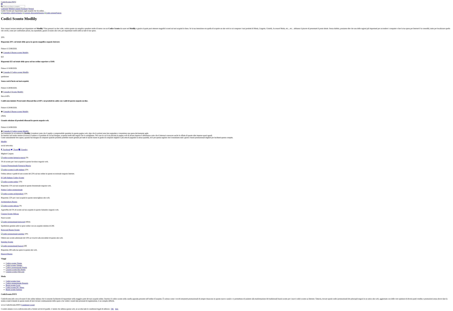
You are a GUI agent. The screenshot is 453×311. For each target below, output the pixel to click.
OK (112, 309)
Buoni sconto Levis (13, 285)
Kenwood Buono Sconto (10, 230)
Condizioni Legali (28, 305)
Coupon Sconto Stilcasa (10, 214)
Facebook (6, 150)
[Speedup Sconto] (12, 234)
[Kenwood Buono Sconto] (13, 222)
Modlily (4, 142)
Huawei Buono (6, 254)
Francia (58, 13)
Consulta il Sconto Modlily (13, 92)
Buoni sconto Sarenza (14, 290)
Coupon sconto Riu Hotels (15, 270)
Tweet (15, 150)
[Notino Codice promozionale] (9, 182)
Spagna (41, 13)
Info (116, 309)
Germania (18, 13)
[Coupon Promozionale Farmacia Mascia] (13, 158)
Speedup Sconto (7, 242)
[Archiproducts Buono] (12, 194)
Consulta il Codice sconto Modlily (16, 72)
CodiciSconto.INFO (8, 2)
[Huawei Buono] (12, 246)
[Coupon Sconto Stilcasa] (10, 206)
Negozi (31, 9)
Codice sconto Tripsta (14, 263)
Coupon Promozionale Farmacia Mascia (16, 166)
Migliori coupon (15, 9)
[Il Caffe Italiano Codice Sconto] (12, 170)
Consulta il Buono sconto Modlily (15, 53)
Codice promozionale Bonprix (17, 283)
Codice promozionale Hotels (16, 268)
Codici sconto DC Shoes (15, 287)
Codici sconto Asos (13, 281)
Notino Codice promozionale (12, 190)
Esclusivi (24, 9)
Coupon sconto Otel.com (15, 272)
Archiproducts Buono (9, 202)
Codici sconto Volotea (14, 265)
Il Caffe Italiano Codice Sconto (12, 178)
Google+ (24, 150)
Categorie (4, 9)
